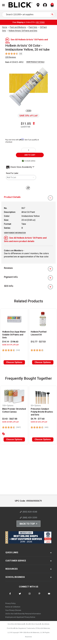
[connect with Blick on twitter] (20, 595)
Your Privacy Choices (13, 610)
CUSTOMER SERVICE (15, 560)
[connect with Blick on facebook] (10, 595)
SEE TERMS (40, 22)
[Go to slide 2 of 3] (28, 111)
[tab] (28, 197)
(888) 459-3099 (30, 517)
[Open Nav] (3, 5)
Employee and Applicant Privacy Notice (20, 617)
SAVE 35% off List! (28, 115)
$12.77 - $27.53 (38, 341)
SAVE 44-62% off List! (39, 422)
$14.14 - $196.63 (10, 341)
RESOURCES (11, 569)
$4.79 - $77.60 (37, 419)
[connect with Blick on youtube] (49, 595)
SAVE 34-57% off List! (10, 345)
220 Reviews (10, 57)
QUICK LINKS (11, 552)
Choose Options (14, 362)
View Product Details (35, 62)
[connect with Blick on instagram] (29, 595)
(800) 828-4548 (30, 512)
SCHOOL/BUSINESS (15, 577)
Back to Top (27, 523)
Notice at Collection (12, 607)
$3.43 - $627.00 (9, 419)
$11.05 (26, 123)
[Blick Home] (20, 5)
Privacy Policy (10, 603)
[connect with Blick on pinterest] (39, 595)
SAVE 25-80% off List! (10, 422)
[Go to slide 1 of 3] (27, 111)
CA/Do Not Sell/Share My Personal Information (23, 614)
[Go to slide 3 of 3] (30, 111)
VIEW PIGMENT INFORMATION (15, 233)
